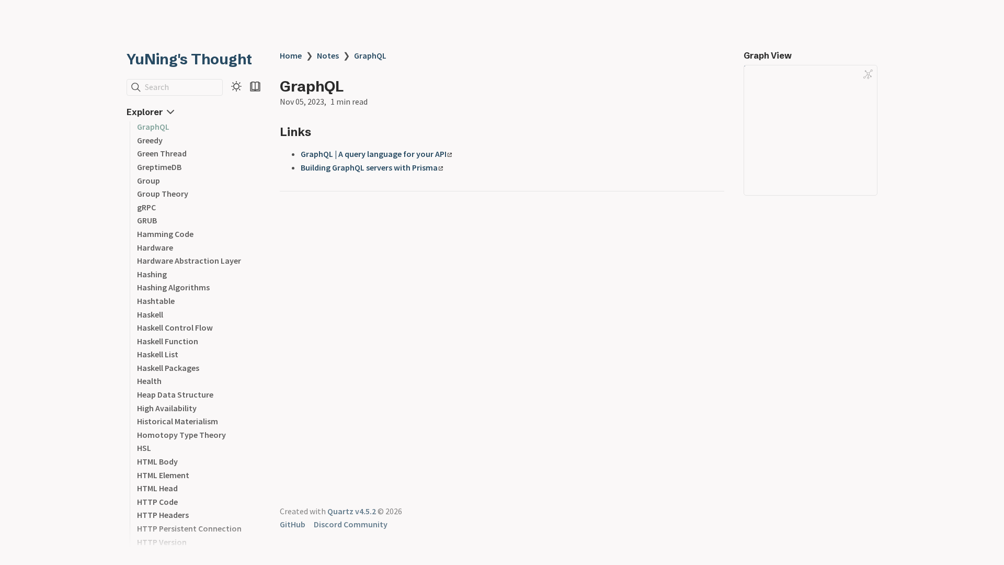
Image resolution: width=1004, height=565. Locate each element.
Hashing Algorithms (173, 287)
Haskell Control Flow (175, 327)
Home (291, 55)
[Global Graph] (868, 74)
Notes (328, 55)
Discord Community (350, 524)
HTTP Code (157, 501)
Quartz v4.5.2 (351, 511)
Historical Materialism (177, 421)
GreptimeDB (159, 167)
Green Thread (162, 153)
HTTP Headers (163, 515)
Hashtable (156, 301)
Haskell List (157, 354)
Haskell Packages (168, 368)
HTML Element (163, 475)
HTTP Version (162, 542)
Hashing (152, 274)
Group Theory (162, 193)
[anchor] (320, 131)
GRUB (147, 220)
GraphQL (153, 126)
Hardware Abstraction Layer (189, 260)
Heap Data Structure (175, 394)
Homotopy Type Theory (181, 435)
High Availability (167, 408)
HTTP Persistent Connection (189, 528)
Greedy (150, 140)
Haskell (150, 314)
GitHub (292, 524)
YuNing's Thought (189, 59)
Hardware (155, 247)
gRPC (146, 207)
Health (149, 381)
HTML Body (157, 461)
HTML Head (157, 488)
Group (148, 180)
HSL (144, 448)
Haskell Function (167, 341)
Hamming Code (165, 234)
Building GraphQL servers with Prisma (369, 167)
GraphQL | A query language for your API (374, 154)
